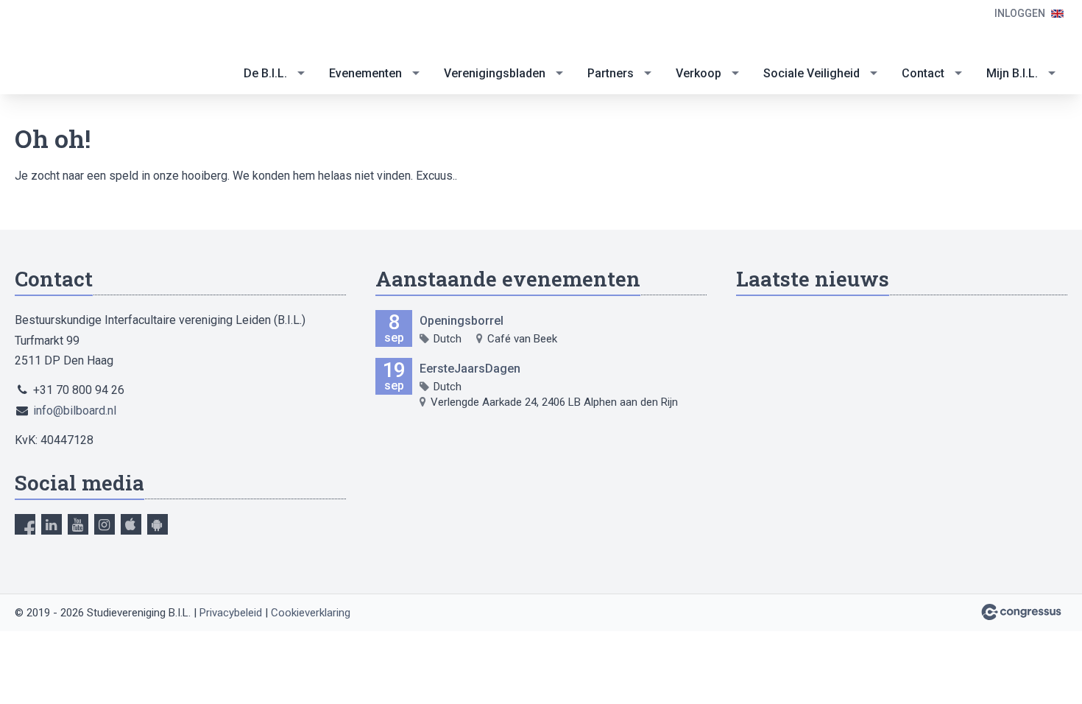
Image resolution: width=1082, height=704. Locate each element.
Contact (923, 73)
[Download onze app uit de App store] (131, 524)
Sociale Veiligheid (811, 73)
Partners (610, 73)
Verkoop (698, 73)
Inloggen (1019, 13)
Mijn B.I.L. (1012, 73)
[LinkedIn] (51, 524)
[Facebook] (25, 524)
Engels (1057, 14)
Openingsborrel (461, 321)
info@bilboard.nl (74, 411)
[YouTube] (78, 524)
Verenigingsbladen (494, 73)
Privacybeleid (230, 612)
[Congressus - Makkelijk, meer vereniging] (1021, 612)
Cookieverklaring (310, 612)
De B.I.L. (265, 73)
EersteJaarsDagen (470, 369)
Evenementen (365, 73)
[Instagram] (104, 524)
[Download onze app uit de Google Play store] (157, 524)
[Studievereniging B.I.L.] (73, 48)
